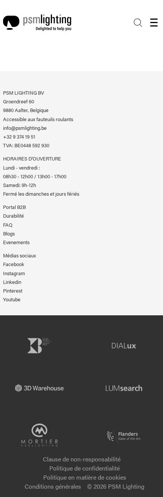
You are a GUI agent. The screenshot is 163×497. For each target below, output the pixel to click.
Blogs (9, 233)
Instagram (14, 273)
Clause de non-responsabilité (82, 459)
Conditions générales (53, 486)
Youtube (11, 299)
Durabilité (13, 215)
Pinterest (12, 290)
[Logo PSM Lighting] (37, 22)
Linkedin (12, 282)
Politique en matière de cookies (84, 477)
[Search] (138, 22)
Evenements (16, 242)
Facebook (13, 264)
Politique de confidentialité (84, 468)
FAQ (8, 224)
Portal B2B (14, 207)
